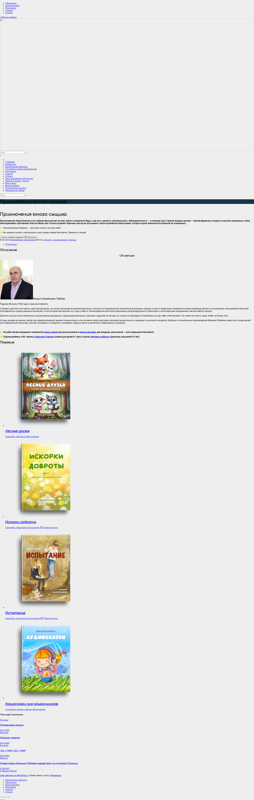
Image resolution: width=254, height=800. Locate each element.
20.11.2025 (4, 730)
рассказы (72, 240)
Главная (10, 162)
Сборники (11, 3)
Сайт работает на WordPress (14, 775)
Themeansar (55, 775)
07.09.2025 (5, 768)
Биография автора (16, 166)
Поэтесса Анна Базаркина (21, 169)
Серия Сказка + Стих (17, 181)
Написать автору (16, 780)
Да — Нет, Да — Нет (12, 750)
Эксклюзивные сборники (19, 178)
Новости (10, 164)
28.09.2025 (5, 756)
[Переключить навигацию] (1, 155)
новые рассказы (88, 332)
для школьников (60, 240)
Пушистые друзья (15, 188)
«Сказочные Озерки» (43, 336)
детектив (48, 240)
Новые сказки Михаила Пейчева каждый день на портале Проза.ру (39, 763)
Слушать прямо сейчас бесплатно (25, 709)
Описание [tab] (11, 244)
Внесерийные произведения (23, 240)
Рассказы (10, 8)
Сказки (9, 10)
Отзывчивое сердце (12, 725)
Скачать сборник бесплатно (22, 436)
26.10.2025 (5, 743)
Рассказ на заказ (14, 190)
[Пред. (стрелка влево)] (1, 799)
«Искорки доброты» (100, 336)
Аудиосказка (12, 5)
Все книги (10, 183)
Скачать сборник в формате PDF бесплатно (18, 237)
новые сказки (51, 332)
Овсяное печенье (10, 738)
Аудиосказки (12, 186)
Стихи (9, 13)
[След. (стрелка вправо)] (4, 799)
